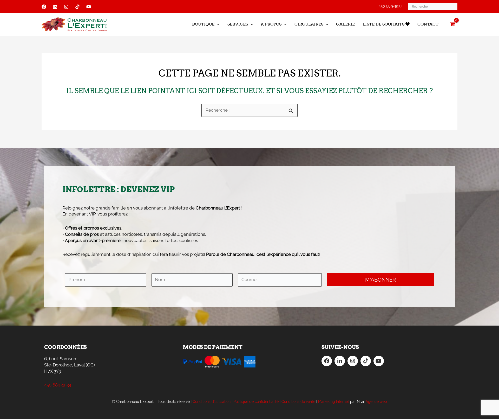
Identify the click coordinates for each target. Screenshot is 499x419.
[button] (217, 24)
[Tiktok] (77, 6)
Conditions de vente (298, 401)
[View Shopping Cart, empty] (452, 24)
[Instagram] (66, 6)
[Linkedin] (55, 6)
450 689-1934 (390, 6)
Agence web (376, 401)
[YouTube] (88, 6)
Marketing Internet (333, 401)
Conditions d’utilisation (212, 401)
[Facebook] (44, 6)
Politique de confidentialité (256, 401)
